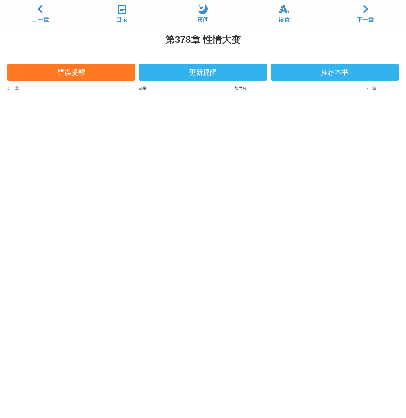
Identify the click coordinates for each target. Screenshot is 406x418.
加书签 (240, 88)
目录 (122, 19)
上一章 (40, 19)
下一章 (365, 19)
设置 (284, 19)
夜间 (203, 19)
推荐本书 (335, 72)
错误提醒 (71, 72)
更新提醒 (203, 72)
